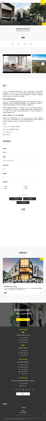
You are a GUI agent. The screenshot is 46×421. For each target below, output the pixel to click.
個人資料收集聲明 (23, 412)
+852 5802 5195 (24, 350)
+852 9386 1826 (24, 355)
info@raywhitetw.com (24, 367)
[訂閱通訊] (23, 395)
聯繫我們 (23, 319)
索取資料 (16, 198)
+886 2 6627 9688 (24, 364)
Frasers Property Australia (8, 160)
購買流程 (24, 202)
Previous (2, 63)
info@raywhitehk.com (24, 340)
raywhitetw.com (24, 373)
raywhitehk (24, 385)
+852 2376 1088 (23, 313)
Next (43, 63)
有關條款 (23, 410)
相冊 (12, 44)
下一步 (30, 44)
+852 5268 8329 (24, 342)
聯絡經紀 (30, 198)
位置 (24, 44)
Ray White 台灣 (24, 371)
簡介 (18, 44)
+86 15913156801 (24, 383)
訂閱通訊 (23, 393)
